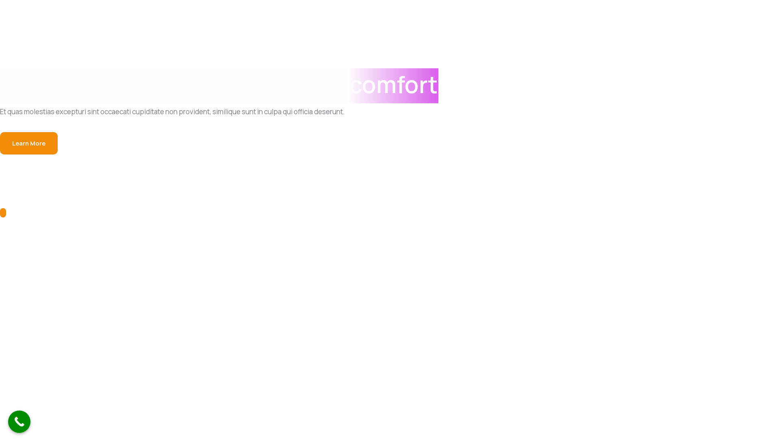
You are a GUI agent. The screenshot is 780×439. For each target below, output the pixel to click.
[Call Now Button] (19, 422)
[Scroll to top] (3, 212)
